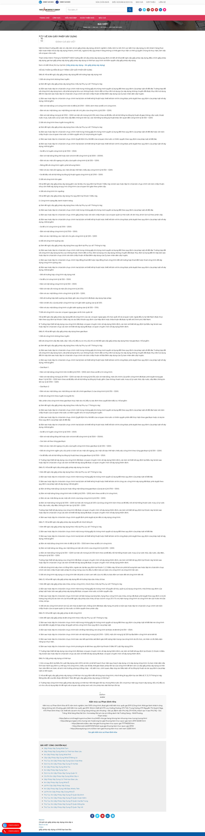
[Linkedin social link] (160, 9)
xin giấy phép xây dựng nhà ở (56, 782)
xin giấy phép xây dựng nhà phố (57, 755)
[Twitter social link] (144, 9)
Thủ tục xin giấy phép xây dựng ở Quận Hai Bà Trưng (66, 801)
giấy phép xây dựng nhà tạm (56, 748)
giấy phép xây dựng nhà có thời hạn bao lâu (63, 751)
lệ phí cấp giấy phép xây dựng (57, 785)
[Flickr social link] (164, 9)
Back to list (43, 824)
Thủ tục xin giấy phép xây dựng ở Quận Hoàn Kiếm (65, 798)
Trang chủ (86, 27)
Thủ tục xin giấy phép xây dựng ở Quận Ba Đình (64, 795)
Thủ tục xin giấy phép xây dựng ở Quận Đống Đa (64, 804)
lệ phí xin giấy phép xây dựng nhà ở (59, 792)
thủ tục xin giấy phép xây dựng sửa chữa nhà (63, 761)
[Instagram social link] (148, 9)
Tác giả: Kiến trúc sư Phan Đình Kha (102, 732)
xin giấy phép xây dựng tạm (55, 770)
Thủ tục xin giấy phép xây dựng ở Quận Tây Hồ (63, 807)
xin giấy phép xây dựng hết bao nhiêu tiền (62, 789)
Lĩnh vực (95, 27)
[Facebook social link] (140, 9)
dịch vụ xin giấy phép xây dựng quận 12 (60, 773)
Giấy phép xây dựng (115, 27)
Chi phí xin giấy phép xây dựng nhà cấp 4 (61, 776)
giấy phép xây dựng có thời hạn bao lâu (61, 779)
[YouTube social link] (152, 9)
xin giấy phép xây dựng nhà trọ (57, 767)
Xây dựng (103, 27)
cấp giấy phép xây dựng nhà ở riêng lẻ (60, 758)
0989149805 (13, 825)
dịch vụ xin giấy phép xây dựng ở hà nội (61, 764)
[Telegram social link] (113, 816)
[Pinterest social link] (156, 9)
